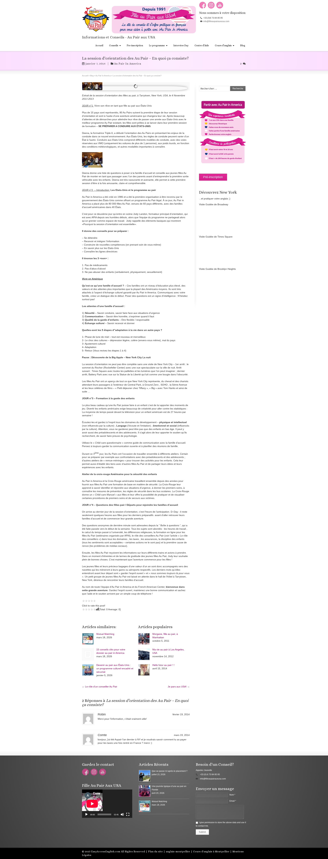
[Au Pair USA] (92, 160)
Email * (232, 801)
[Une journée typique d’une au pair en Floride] (144, 791)
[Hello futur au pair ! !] (144, 670)
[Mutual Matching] (88, 639)
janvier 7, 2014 (95, 63)
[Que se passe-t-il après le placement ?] (144, 775)
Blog (242, 45)
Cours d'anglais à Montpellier (211, 851)
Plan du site (155, 851)
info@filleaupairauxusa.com (216, 21)
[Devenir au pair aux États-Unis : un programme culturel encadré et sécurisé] (88, 670)
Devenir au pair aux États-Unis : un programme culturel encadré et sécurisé (114, 668)
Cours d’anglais (223, 45)
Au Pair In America (127, 63)
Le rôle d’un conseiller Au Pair (99, 686)
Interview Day (181, 45)
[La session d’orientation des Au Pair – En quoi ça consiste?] (92, 86)
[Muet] (122, 814)
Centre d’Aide (202, 45)
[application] (107, 804)
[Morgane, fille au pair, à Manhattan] (144, 639)
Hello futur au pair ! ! (163, 665)
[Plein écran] (127, 814)
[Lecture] (86, 814)
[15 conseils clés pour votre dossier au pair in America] (88, 654)
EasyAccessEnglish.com (105, 851)
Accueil (99, 45)
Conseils (113, 45)
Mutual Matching (105, 634)
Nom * (232, 795)
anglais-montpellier (178, 851)
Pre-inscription (135, 45)
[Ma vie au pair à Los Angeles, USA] (144, 654)
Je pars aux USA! (179, 686)
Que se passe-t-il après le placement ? (169, 771)
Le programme (157, 45)
